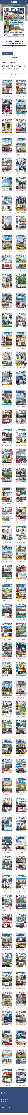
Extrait (14, 47)
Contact (4, 1094)
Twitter (4, 1101)
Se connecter (7, 53)
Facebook (5, 1099)
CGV (3, 1092)
